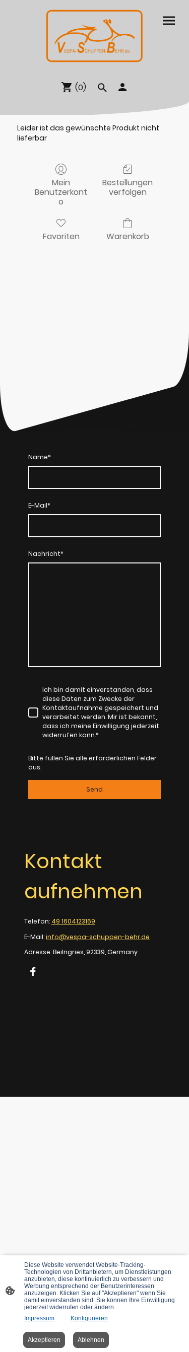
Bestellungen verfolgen (127, 187)
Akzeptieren (44, 1339)
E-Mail (39, 505)
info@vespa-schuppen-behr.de (98, 937)
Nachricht (46, 553)
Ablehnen (91, 1339)
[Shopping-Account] (122, 87)
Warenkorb (127, 236)
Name (39, 457)
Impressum (39, 1318)
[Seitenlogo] (94, 36)
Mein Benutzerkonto (61, 192)
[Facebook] (32, 971)
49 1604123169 (73, 921)
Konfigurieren (89, 1318)
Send (94, 789)
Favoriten (61, 236)
